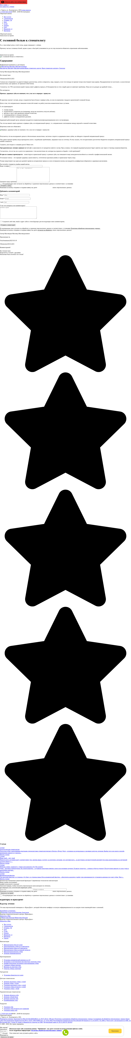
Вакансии (8, 29)
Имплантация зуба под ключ (13, 945)
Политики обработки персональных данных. (88, 184)
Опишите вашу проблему (8, 181)
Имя (2, 195)
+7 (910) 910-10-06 (6, 12)
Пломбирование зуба (11, 1000)
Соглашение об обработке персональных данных (109, 1019)
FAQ (5, 27)
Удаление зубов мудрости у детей (15, 987)
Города (6, 938)
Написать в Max (5, 916)
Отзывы (8, 20)
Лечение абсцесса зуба (11, 995)
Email (2, 198)
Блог (5, 22)
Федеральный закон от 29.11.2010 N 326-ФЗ (58, 1022)
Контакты (7, 30)
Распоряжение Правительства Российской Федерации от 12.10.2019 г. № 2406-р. (79, 1020)
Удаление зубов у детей (11, 988)
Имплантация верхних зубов (13, 951)
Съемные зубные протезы (12, 965)
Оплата (6, 25)
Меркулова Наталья (21, 917)
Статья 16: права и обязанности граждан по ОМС (27, 1022)
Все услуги (7, 17)
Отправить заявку (6, 185)
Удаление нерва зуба (10, 1010)
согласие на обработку (44, 187)
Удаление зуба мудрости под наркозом (16, 1008)
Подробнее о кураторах (7, 911)
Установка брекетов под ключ (13, 975)
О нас (6, 24)
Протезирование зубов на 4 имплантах (16, 946)
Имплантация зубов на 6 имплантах (15, 948)
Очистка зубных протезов (12, 968)
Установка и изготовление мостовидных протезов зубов (22, 961)
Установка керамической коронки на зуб (17, 960)
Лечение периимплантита (12, 953)
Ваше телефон (4, 166)
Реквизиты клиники (6, 1019)
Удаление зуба (8, 1007)
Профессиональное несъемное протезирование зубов (21, 963)
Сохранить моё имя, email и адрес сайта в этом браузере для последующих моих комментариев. (33, 221)
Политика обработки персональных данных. (46, 1030)
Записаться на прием (7, 893)
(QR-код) (52, 1019)
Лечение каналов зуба (11, 998)
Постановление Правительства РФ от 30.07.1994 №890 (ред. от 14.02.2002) (28, 1020)
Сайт (1, 202)
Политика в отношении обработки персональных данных (74, 1019)
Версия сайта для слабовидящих (15, 2)
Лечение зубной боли (11, 997)
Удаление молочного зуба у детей (15, 985)
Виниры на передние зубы (12, 967)
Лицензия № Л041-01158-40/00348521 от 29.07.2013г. (31, 1019)
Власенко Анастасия (22, 912)
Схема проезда (26, 10)
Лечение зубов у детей (11, 983)
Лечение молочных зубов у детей (15, 982)
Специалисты (8, 18)
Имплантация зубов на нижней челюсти (17, 950)
